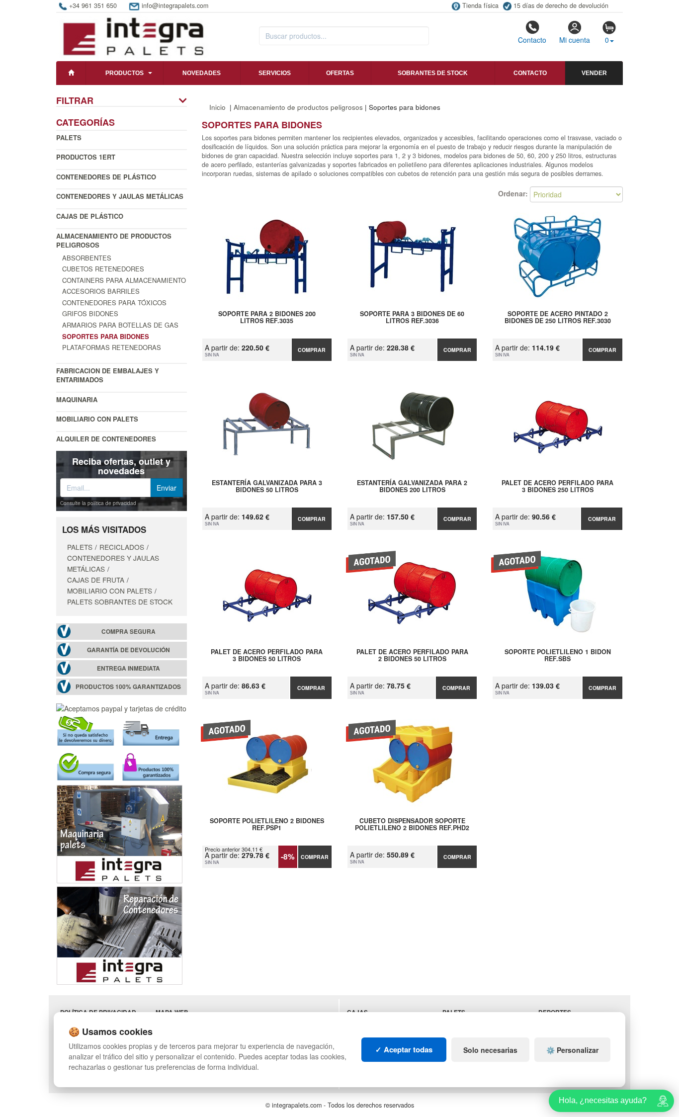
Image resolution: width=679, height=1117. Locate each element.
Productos (124, 73)
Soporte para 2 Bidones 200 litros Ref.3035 (267, 317)
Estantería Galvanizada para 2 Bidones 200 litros (412, 486)
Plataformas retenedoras (111, 347)
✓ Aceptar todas (403, 1049)
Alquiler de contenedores (106, 438)
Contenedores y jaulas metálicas (119, 196)
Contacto (532, 40)
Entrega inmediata (128, 668)
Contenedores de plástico (106, 176)
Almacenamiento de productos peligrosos (113, 240)
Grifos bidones (90, 313)
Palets (69, 137)
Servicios (274, 73)
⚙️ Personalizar (572, 1050)
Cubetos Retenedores (103, 268)
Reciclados (121, 547)
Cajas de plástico (89, 216)
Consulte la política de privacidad (98, 503)
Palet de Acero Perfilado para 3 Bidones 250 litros (557, 486)
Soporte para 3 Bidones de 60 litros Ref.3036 (412, 317)
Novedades (201, 73)
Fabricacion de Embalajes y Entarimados (107, 375)
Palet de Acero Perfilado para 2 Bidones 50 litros (412, 655)
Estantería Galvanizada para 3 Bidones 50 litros (267, 486)
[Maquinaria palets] (119, 833)
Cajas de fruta (95, 580)
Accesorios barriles (101, 291)
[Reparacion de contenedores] (119, 935)
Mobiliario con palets (97, 419)
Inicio (217, 107)
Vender (594, 73)
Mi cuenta (574, 40)
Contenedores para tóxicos (114, 302)
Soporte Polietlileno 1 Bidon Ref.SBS (558, 655)
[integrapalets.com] (133, 36)
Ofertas (340, 73)
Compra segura (128, 631)
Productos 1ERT (85, 157)
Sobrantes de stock (433, 73)
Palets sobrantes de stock (119, 601)
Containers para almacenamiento (124, 280)
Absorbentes (86, 257)
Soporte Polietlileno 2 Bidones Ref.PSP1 (267, 824)
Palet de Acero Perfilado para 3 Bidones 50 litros (267, 655)
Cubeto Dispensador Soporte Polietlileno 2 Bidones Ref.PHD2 (412, 824)
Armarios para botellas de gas (120, 325)
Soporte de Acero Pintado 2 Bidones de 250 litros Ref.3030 (558, 317)
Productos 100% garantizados (128, 687)
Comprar (312, 349)
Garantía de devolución (128, 650)
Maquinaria (76, 399)
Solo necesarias (490, 1050)
